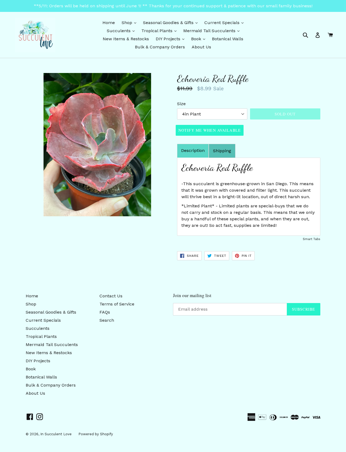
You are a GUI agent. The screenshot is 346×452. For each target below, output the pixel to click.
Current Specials (225, 22)
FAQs (104, 312)
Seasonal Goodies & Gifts (171, 22)
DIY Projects (171, 38)
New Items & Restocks (126, 38)
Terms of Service (116, 304)
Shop (130, 22)
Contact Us (110, 295)
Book (199, 38)
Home (108, 22)
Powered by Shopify (95, 434)
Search (106, 320)
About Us (201, 46)
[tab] (222, 151)
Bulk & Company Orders (160, 46)
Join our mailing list (192, 295)
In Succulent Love (56, 434)
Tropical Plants (160, 30)
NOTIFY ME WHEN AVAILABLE (209, 130)
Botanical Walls (227, 38)
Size (181, 103)
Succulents (122, 30)
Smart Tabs (311, 239)
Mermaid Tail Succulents (212, 30)
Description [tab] (193, 150)
